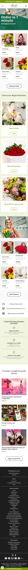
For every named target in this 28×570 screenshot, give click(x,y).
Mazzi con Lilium (14, 526)
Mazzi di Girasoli (14, 531)
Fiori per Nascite (14, 520)
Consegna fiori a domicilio (14, 483)
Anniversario (14, 492)
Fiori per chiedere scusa (14, 513)
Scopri (4, 27)
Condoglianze (14, 499)
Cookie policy (14, 549)
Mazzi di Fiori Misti (14, 529)
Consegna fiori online (14, 502)
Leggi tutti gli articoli (14, 458)
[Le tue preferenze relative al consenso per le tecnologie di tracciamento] (2, 567)
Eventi (14, 507)
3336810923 (19, 1)
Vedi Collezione (14, 294)
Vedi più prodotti (14, 86)
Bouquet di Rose (14, 495)
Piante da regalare (14, 533)
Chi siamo (14, 481)
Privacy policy (14, 547)
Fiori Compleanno (14, 512)
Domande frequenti (14, 473)
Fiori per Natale (14, 521)
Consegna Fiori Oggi (14, 500)
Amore (14, 490)
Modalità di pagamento (14, 542)
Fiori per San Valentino (14, 523)
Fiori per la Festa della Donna (14, 516)
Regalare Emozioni (14, 534)
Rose (14, 536)
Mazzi (14, 525)
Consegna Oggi (14, 503)
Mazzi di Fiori (14, 528)
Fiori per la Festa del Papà (14, 515)
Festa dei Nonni (14, 508)
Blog (14, 484)
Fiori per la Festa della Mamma (14, 518)
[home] (14, 6)
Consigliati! (14, 505)
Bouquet (14, 494)
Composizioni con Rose (14, 497)
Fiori (14, 510)
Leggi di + (4, 400)
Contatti (14, 475)
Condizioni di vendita (14, 544)
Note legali (14, 546)
